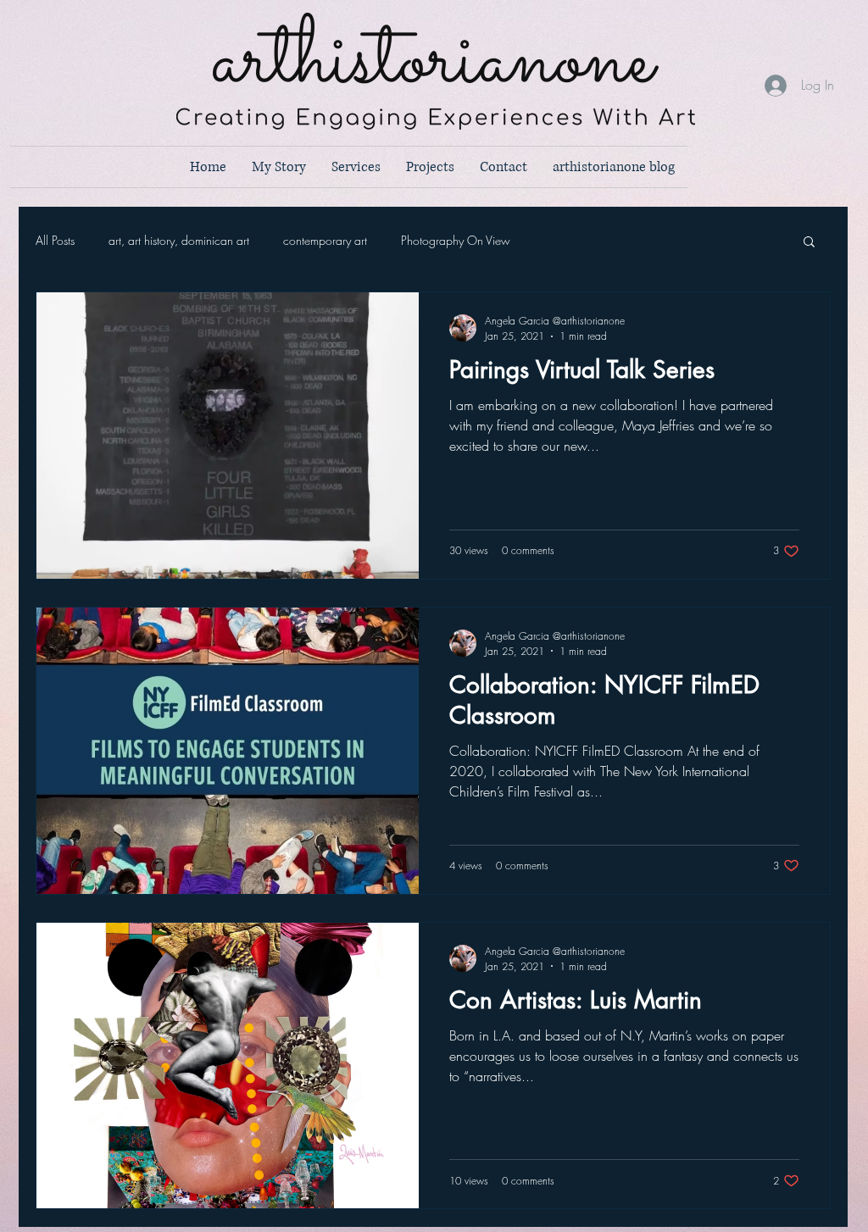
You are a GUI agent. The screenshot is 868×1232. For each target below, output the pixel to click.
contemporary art (325, 240)
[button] (809, 243)
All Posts (55, 240)
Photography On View (455, 240)
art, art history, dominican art (178, 240)
